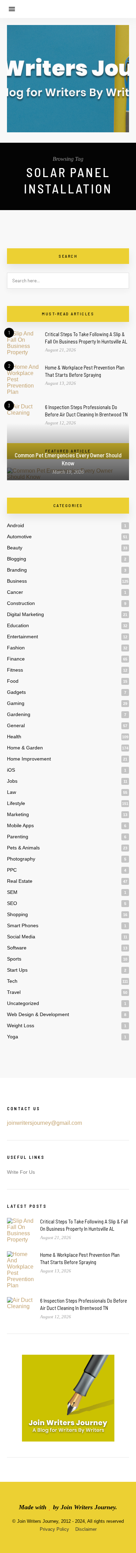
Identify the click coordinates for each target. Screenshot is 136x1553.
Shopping (17, 914)
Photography (21, 859)
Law (11, 792)
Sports (14, 959)
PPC (12, 870)
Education (18, 625)
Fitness (15, 670)
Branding (17, 570)
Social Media (21, 936)
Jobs (12, 781)
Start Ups (17, 970)
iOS (11, 770)
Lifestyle (16, 803)
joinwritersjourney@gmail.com (44, 1123)
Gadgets (16, 692)
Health (14, 736)
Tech (12, 981)
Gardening (18, 714)
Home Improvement (29, 759)
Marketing (18, 814)
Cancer (15, 592)
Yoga (12, 1036)
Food (12, 681)
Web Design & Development (38, 1014)
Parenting (17, 836)
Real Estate (19, 881)
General (16, 725)
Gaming (15, 703)
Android (15, 525)
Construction (21, 603)
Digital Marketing (25, 614)
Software (17, 947)
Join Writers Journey (88, 1507)
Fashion (16, 647)
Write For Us (21, 1172)
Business (17, 581)
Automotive (19, 536)
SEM (12, 892)
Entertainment (22, 636)
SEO (12, 903)
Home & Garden (25, 747)
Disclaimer (86, 1529)
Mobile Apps (20, 825)
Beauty (14, 547)
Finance (16, 659)
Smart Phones (22, 925)
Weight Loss (20, 1025)
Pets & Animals (23, 847)
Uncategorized (23, 1003)
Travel (14, 992)
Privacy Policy (54, 1529)
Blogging (16, 559)
